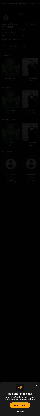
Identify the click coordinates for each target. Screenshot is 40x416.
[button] (20, 208)
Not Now (20, 411)
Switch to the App (20, 405)
